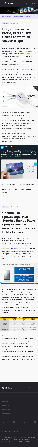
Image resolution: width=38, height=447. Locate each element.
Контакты (6, 414)
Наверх (31, 388)
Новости (5, 23)
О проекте (6, 397)
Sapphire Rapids (24, 54)
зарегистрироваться (9, 118)
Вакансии (6, 409)
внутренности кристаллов (20, 248)
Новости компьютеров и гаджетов (18, 16)
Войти (33, 3)
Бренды (5, 401)
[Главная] (3, 16)
